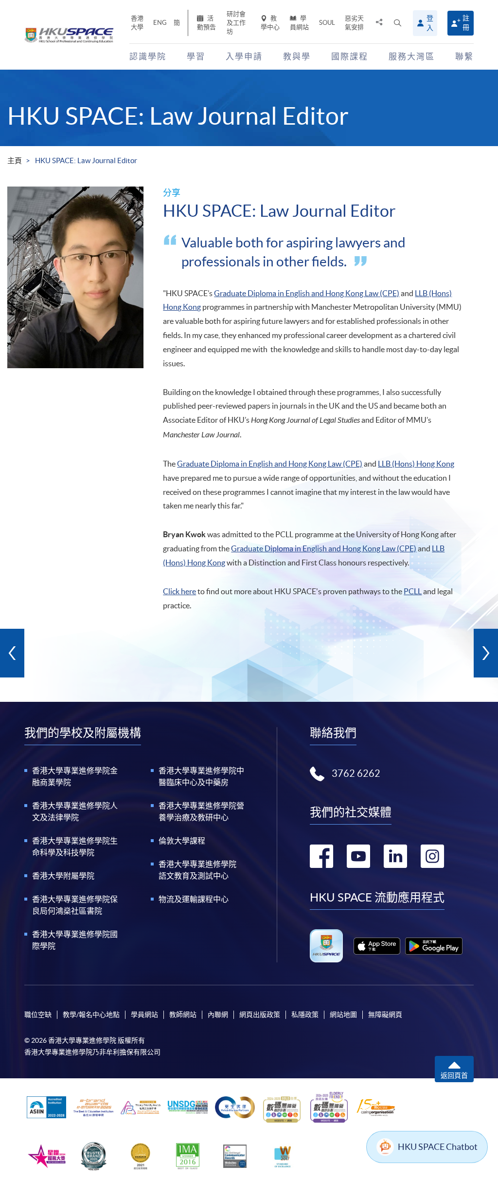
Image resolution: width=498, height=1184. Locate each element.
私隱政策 (305, 1014)
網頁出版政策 (259, 1014)
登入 (430, 23)
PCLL (413, 591)
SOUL (327, 22)
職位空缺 (38, 1014)
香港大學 (137, 23)
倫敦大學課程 (182, 840)
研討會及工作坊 (236, 22)
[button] (397, 23)
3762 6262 (356, 773)
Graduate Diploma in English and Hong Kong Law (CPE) (306, 293)
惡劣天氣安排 (354, 23)
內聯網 (218, 1014)
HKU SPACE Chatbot (438, 1147)
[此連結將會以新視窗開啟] (377, 946)
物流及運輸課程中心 (194, 899)
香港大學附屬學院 (63, 875)
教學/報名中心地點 (91, 1014)
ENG (160, 22)
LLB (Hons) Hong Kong (416, 463)
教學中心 (270, 23)
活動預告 (206, 23)
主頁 (14, 160)
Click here (179, 591)
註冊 (465, 22)
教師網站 (182, 1014)
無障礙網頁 (385, 1014)
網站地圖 (343, 1014)
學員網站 (299, 23)
